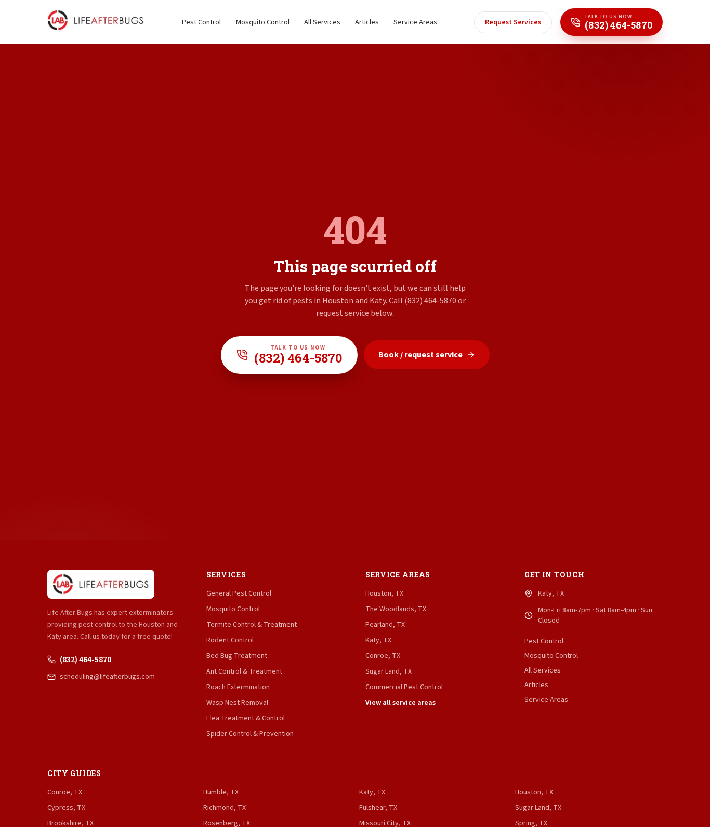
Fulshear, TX (378, 808)
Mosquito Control (262, 22)
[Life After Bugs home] (95, 22)
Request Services (513, 22)
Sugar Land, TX (388, 671)
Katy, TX (378, 640)
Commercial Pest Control (404, 687)
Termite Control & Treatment (251, 624)
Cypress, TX (66, 808)
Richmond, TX (224, 808)
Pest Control (201, 22)
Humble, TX (221, 792)
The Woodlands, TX (395, 609)
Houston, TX (384, 593)
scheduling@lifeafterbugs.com (107, 676)
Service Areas (415, 22)
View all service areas (400, 702)
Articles (367, 22)
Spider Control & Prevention (250, 734)
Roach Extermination (238, 687)
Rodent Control (230, 640)
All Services (322, 22)
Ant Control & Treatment (244, 671)
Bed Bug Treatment (236, 656)
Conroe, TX (382, 656)
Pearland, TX (385, 624)
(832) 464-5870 (85, 659)
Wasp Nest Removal (237, 702)
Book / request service (420, 354)
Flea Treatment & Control (245, 718)
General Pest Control (238, 593)
